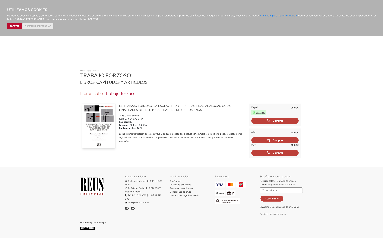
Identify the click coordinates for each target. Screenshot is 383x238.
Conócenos (175, 181)
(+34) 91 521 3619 (137, 195)
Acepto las (280, 207)
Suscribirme (272, 198)
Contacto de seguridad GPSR (184, 195)
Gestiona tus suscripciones (273, 214)
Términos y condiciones (181, 188)
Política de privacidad (180, 184)
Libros (82, 71)
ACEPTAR (14, 26)
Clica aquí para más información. (278, 15)
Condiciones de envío (180, 191)
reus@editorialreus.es (138, 202)
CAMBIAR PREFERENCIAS (38, 26)
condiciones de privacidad (286, 207)
